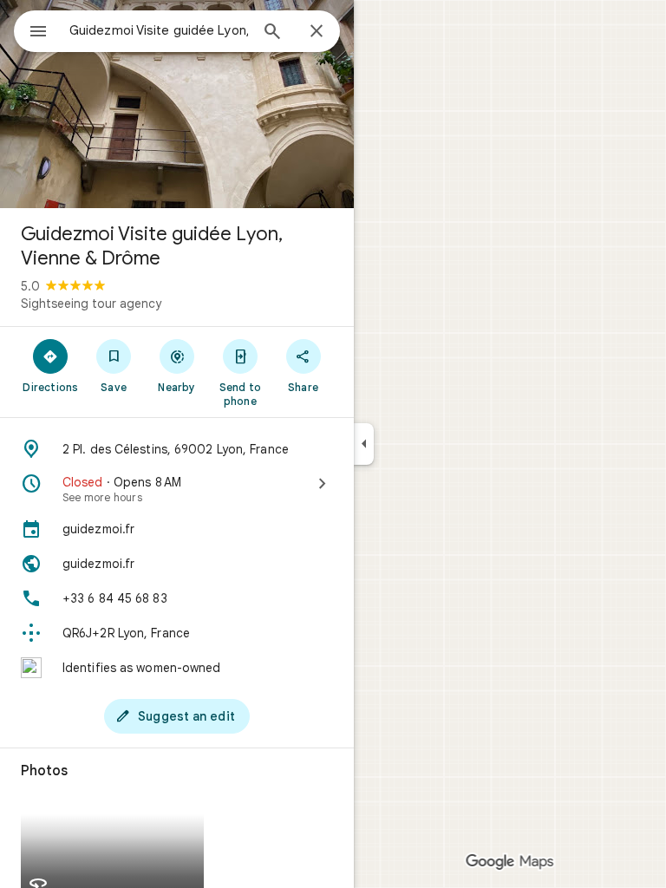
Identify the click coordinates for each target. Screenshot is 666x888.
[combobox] (158, 30)
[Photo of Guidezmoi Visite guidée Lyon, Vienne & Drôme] (177, 104)
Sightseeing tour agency (91, 303)
